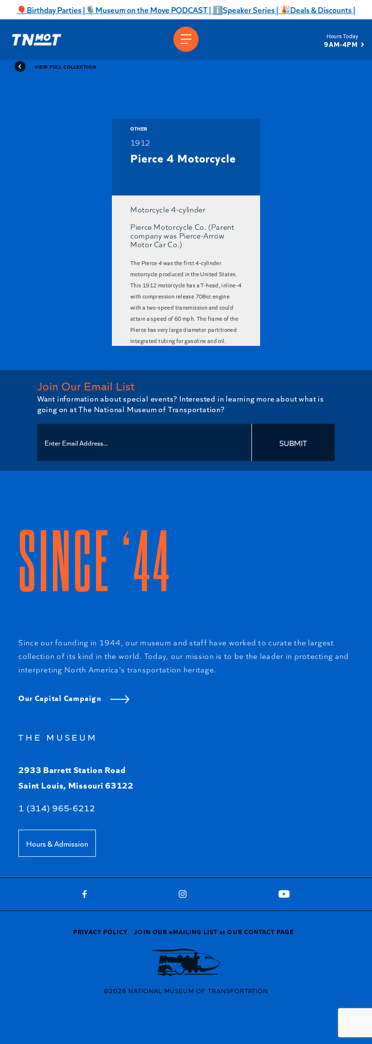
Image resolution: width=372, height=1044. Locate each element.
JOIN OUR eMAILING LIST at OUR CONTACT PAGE (214, 931)
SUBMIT (293, 442)
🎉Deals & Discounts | (317, 9)
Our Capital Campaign (60, 697)
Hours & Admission (57, 843)
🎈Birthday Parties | (50, 9)
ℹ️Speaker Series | (245, 9)
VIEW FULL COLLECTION (64, 66)
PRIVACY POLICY (100, 931)
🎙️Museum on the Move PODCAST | (148, 9)
